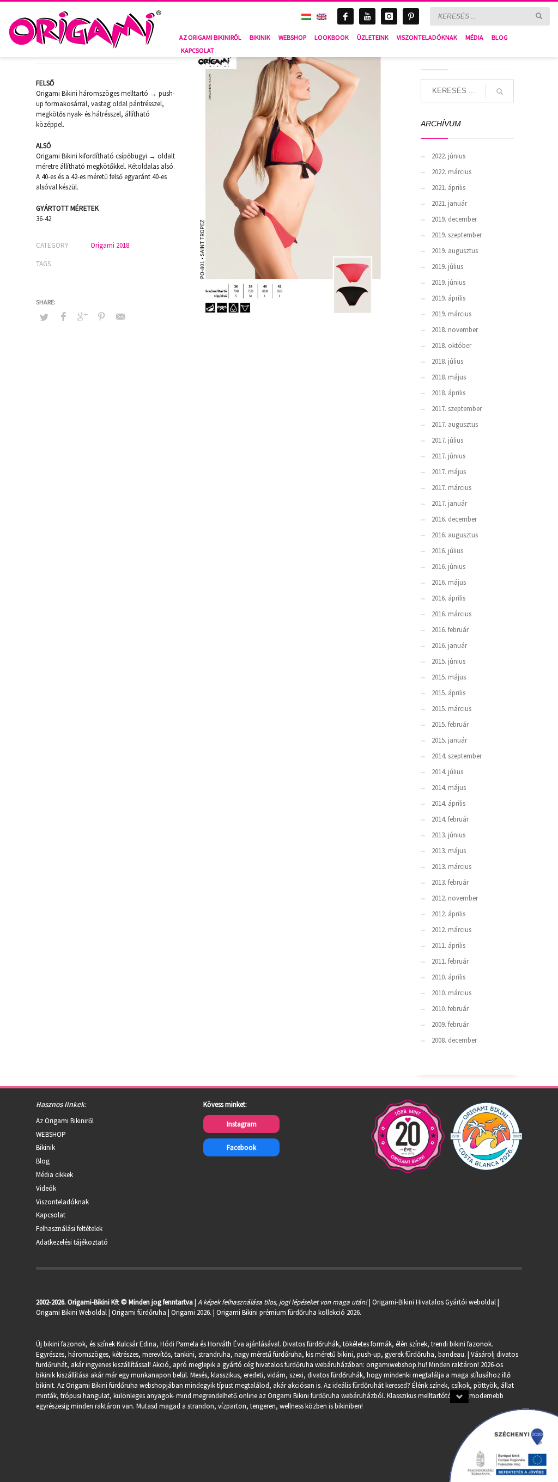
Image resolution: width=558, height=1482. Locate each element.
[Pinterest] (411, 16)
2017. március (451, 487)
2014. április (448, 803)
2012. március (451, 929)
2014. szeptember (457, 756)
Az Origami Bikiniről (65, 1120)
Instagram (242, 1124)
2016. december (454, 519)
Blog (43, 1161)
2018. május (449, 377)
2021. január (449, 203)
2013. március (451, 866)
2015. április (448, 692)
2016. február (450, 629)
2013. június (448, 835)
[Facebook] (345, 16)
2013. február (450, 882)
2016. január (449, 645)
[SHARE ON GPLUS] (82, 316)
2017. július (447, 440)
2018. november (455, 329)
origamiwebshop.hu (396, 1364)
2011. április (448, 945)
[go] (538, 16)
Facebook (241, 1147)
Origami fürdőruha (139, 1312)
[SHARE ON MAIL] (120, 316)
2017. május (449, 471)
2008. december (454, 1040)
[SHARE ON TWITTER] (44, 317)
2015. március (451, 708)
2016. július (447, 550)
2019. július (447, 266)
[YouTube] (367, 16)
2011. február (450, 961)
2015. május (449, 677)
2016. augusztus (455, 535)
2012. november (455, 898)
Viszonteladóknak (62, 1202)
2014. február (450, 819)
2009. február (450, 1024)
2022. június (448, 156)
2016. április (448, 598)
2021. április (448, 187)
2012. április (448, 913)
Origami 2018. (110, 245)
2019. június (448, 282)
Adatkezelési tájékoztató (72, 1242)
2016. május (449, 582)
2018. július (447, 361)
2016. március (451, 613)
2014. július (447, 771)
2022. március (451, 171)
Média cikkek (54, 1174)
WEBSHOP (51, 1134)
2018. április (448, 392)
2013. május (449, 850)
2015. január (449, 740)
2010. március (451, 992)
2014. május (449, 787)
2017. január (449, 503)
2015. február (450, 724)
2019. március (451, 314)
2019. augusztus (455, 250)
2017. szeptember (457, 408)
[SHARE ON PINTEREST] (101, 316)
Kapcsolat (50, 1215)
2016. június (448, 566)
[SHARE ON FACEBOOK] (63, 316)
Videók (46, 1188)
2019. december (454, 219)
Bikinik (45, 1147)
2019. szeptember (457, 235)
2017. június (448, 456)
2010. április (448, 977)
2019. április (448, 298)
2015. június (448, 661)
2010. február (450, 1008)
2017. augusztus (455, 424)
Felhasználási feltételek (69, 1228)
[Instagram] (389, 16)
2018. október (451, 345)
